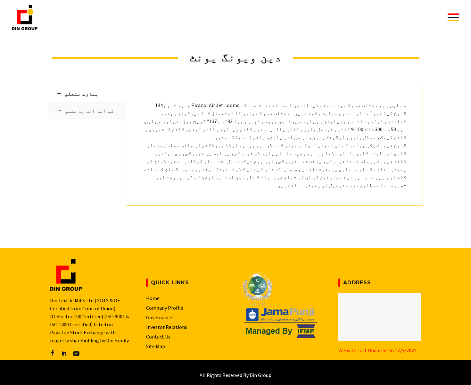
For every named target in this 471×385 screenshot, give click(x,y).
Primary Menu (453, 17)
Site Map (155, 346)
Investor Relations (166, 327)
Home (153, 298)
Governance (159, 317)
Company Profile (164, 308)
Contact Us (158, 336)
